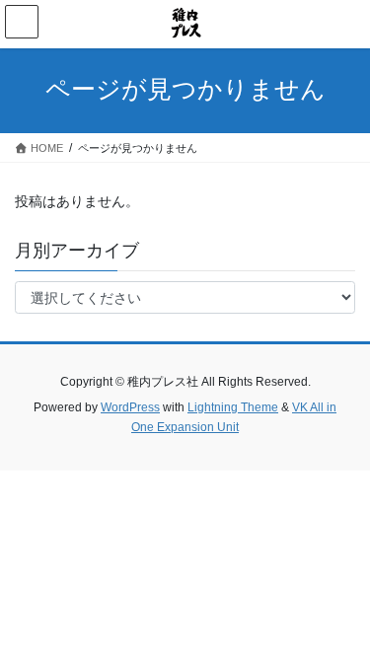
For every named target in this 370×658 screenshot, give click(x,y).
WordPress (130, 407)
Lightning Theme (232, 407)
